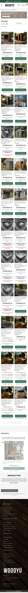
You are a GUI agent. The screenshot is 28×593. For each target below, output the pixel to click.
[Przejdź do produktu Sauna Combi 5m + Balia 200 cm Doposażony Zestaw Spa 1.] (7, 194)
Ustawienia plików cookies (9, 514)
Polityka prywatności (8, 537)
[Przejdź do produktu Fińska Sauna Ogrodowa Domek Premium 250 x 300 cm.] (20, 132)
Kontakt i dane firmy (8, 554)
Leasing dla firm (7, 524)
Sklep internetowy (13, 591)
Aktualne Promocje (7, 545)
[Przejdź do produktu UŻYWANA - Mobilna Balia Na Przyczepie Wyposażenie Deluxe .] (20, 101)
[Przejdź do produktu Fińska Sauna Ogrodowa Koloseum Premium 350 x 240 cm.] (20, 194)
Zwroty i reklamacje (8, 543)
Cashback (5, 516)
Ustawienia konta (7, 509)
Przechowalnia (6, 512)
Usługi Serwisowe (7, 560)
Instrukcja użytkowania (8, 547)
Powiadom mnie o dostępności (7, 151)
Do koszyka (21, 121)
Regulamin (5, 539)
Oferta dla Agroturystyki (9, 562)
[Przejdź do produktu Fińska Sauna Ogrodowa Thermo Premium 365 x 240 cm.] (20, 164)
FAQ (4, 566)
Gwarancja (5, 541)
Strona (12, 422)
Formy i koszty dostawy (8, 526)
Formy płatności (7, 522)
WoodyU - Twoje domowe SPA (9, 9)
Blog (4, 564)
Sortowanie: (4, 26)
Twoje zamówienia (7, 507)
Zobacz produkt (7, 58)
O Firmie (5, 558)
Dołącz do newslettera (10, 490)
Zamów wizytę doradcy (8, 556)
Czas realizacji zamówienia (9, 528)
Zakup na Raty (6, 530)
